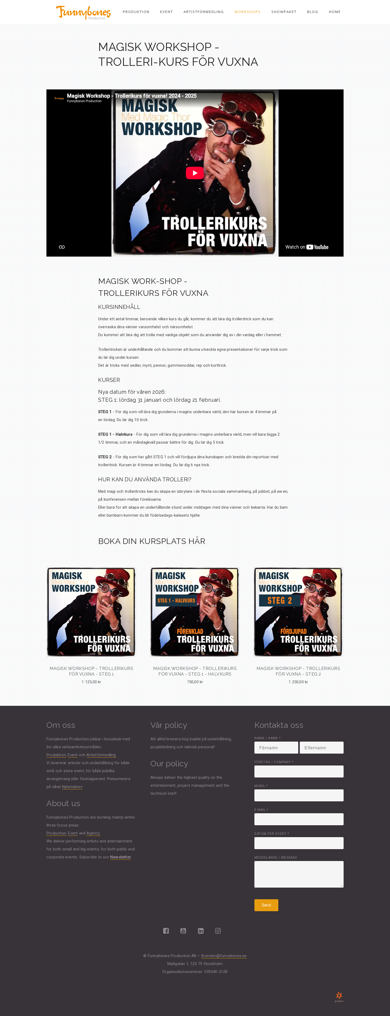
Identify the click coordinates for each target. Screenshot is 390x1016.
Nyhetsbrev (72, 786)
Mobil (261, 786)
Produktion (136, 11)
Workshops (248, 11)
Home (335, 11)
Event (166, 11)
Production (56, 833)
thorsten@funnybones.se (223, 955)
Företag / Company (273, 762)
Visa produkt (91, 640)
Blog (312, 11)
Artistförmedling (204, 11)
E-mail (261, 810)
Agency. (93, 833)
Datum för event (271, 834)
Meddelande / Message (275, 857)
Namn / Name (267, 738)
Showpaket (284, 11)
